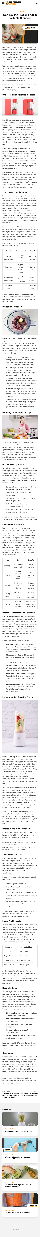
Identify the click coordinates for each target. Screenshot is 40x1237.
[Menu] (3, 3)
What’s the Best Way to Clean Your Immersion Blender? (17, 1158)
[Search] (37, 3)
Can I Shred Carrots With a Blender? (18, 1212)
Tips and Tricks (20, 11)
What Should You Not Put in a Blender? (19, 1131)
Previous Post (10, 1094)
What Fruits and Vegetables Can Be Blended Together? (18, 1186)
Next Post (29, 1093)
